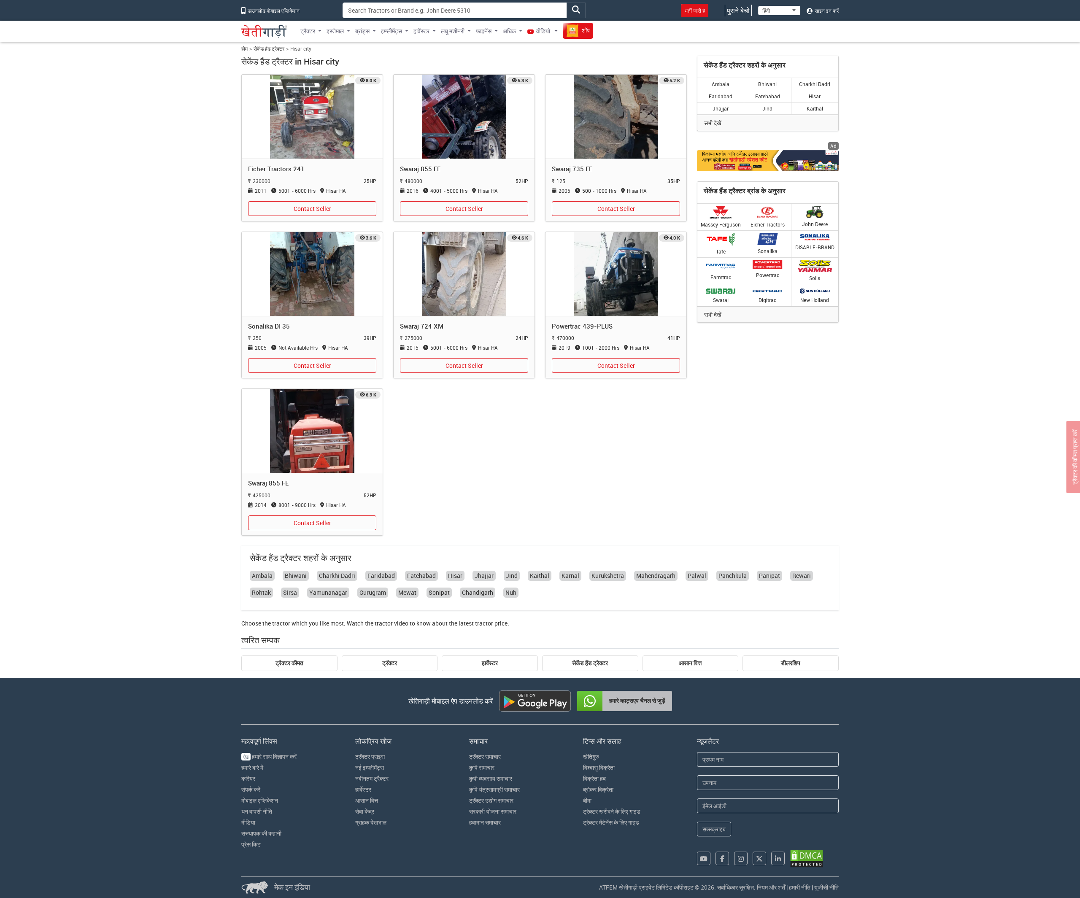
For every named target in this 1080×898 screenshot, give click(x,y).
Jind (767, 108)
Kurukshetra (607, 576)
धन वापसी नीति (256, 811)
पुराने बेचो (738, 10)
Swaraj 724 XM (421, 326)
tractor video (391, 623)
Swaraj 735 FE (572, 168)
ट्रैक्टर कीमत (289, 663)
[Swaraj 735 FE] (616, 116)
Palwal (697, 576)
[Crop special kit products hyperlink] (768, 160)
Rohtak (261, 592)
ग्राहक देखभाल (370, 822)
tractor (281, 623)
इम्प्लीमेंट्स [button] (391, 31)
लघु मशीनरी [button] (452, 31)
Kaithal (815, 108)
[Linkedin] (778, 858)
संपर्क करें (250, 789)
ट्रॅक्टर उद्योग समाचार (491, 800)
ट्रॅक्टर (389, 663)
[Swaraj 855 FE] (464, 116)
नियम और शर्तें (771, 887)
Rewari (801, 576)
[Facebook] (722, 858)
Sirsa (290, 592)
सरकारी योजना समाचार (492, 811)
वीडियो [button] (543, 31)
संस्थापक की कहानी (261, 833)
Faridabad (720, 96)
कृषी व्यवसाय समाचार (490, 778)
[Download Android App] (535, 701)
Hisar (815, 96)
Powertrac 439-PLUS (582, 326)
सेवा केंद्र (364, 811)
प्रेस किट (251, 844)
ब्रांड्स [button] (362, 31)
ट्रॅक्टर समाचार (485, 756)
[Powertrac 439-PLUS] (616, 273)
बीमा (587, 800)
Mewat (407, 592)
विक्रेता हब (594, 778)
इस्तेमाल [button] (335, 31)
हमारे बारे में (252, 767)
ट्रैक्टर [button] (307, 31)
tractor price (491, 623)
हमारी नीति (799, 887)
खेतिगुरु (591, 756)
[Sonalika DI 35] (312, 273)
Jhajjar (721, 108)
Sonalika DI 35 (269, 326)
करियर (248, 778)
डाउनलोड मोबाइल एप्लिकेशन (273, 10)
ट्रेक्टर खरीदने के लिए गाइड (611, 811)
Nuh (510, 592)
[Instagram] (741, 858)
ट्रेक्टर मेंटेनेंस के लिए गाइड (611, 822)
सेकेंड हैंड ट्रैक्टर (269, 49)
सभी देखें (712, 123)
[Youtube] (703, 858)
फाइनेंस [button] (483, 31)
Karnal (570, 576)
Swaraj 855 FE (420, 168)
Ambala (720, 84)
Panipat (769, 576)
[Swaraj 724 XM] (464, 273)
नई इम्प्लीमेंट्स (369, 767)
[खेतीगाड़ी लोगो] (264, 31)
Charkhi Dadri (814, 84)
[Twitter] (759, 858)
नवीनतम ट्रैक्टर (372, 778)
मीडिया (248, 822)
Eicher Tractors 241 (276, 168)
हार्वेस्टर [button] (421, 31)
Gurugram (372, 592)
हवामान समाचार (485, 822)
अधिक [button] (509, 31)
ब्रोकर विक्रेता (598, 789)
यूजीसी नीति (826, 887)
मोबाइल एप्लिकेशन (259, 800)
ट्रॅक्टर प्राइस (370, 756)
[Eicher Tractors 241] (312, 116)
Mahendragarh (655, 576)
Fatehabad (767, 96)
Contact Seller (312, 209)
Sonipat (439, 592)
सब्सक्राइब (714, 829)
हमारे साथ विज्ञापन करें (270, 756)
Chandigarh (477, 592)
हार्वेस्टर (490, 663)
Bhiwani (767, 84)
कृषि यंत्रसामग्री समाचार (494, 789)
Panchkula (732, 576)
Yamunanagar (328, 592)
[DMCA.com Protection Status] (807, 858)
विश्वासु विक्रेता (599, 767)
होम (244, 49)
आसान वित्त (690, 663)
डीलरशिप (790, 663)
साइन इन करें (826, 10)
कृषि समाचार (481, 767)
